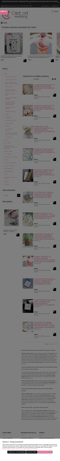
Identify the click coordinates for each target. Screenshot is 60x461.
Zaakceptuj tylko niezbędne (16, 452)
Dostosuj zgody (31, 452)
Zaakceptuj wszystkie (45, 452)
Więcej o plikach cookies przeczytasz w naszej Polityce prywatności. (20, 448)
